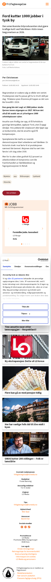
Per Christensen (10, 77)
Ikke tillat (25, 321)
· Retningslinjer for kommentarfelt (25, 551)
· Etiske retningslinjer (25, 549)
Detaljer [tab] (17, 266)
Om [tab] (47, 266)
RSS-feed (25, 512)
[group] (25, 228)
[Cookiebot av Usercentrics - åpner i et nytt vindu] (38, 259)
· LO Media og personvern (25, 559)
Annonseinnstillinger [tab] (33, 266)
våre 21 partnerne (15, 279)
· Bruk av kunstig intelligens (25, 554)
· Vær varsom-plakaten (26, 575)
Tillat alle (25, 307)
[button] (42, 228)
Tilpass (24, 314)
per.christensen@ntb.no (11, 80)
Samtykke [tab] (7, 266)
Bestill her (25, 519)
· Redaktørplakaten (24, 573)
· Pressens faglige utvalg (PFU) (29, 578)
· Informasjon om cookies (25, 556)
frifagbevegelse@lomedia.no (25, 474)
